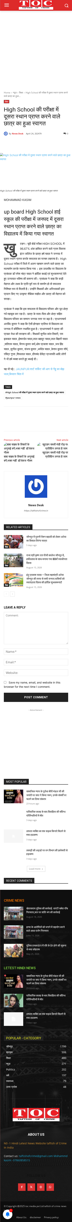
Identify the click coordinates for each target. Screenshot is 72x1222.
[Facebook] (20, 143)
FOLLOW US (36, 1176)
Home (7, 92)
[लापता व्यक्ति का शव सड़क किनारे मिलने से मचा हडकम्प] (13, 836)
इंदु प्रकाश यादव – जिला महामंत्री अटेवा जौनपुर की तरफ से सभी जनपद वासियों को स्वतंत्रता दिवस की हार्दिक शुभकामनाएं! (45, 578)
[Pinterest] (37, 143)
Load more (35, 868)
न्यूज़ (15, 92)
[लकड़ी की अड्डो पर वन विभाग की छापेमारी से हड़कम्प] (13, 855)
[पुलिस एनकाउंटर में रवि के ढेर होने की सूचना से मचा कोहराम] (13, 950)
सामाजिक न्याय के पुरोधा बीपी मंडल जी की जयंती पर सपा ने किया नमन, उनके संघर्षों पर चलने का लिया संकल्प (46, 795)
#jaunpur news (13, 397)
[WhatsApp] (46, 143)
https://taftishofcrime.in (36, 510)
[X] (28, 143)
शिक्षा (21, 92)
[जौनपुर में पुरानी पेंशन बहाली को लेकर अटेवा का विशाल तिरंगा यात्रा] (13, 542)
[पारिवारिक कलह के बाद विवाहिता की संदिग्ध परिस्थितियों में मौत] (13, 816)
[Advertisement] (36, 49)
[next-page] (12, 594)
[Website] (41, 1187)
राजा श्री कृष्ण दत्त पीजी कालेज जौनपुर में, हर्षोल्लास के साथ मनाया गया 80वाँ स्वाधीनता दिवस (46, 559)
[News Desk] (6, 134)
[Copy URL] (55, 143)
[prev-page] (6, 594)
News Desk (17, 133)
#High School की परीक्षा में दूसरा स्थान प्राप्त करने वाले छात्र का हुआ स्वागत (34, 392)
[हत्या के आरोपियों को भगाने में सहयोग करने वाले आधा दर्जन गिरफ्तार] (13, 932)
